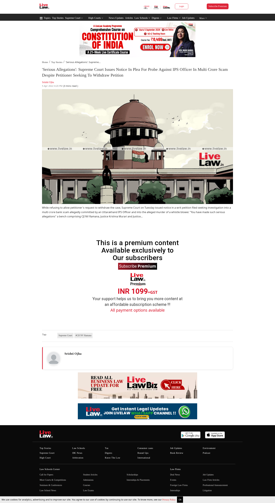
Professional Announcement (215, 485)
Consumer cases (145, 448)
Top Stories (57, 18)
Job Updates (188, 18)
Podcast (206, 453)
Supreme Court (72, 18)
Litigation (207, 490)
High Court (45, 458)
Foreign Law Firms (179, 485)
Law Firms (172, 18)
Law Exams (88, 490)
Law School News (48, 490)
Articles (129, 18)
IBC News (77, 453)
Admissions (88, 480)
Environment (209, 448)
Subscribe (137, 266)
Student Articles (90, 474)
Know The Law (112, 458)
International (144, 458)
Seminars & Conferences (51, 485)
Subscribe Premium (217, 6)
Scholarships (132, 474)
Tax (107, 448)
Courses (86, 485)
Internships (175, 490)
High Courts (94, 18)
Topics (47, 18)
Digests (155, 18)
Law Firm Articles (211, 480)
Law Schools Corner (50, 469)
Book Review (176, 453)
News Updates (116, 18)
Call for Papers (46, 474)
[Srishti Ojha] (53, 358)
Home (45, 62)
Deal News (175, 474)
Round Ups (143, 453)
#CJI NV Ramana (83, 335)
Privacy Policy (169, 500)
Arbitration (77, 458)
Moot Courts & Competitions (53, 480)
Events (173, 480)
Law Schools (141, 18)
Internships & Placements (138, 480)
